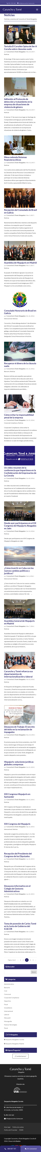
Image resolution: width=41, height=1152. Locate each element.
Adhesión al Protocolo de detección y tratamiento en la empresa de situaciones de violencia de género (18, 103)
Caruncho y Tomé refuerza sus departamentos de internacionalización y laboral (18, 674)
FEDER (21, 1130)
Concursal (7, 994)
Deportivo (7, 1001)
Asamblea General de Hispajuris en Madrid (19, 622)
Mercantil (7, 1018)
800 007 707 (12, 1149)
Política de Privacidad (10, 1130)
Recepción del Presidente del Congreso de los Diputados (18, 855)
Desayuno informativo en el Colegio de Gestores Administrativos (17, 889)
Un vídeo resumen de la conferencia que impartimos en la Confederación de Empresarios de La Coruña (20, 471)
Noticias (6, 54)
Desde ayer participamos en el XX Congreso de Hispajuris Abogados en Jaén (20, 526)
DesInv (18, 1141)
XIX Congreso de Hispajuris (17, 824)
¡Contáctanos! (20, 1056)
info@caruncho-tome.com (14, 1118)
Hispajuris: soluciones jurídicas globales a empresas (19, 763)
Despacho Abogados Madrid (14, 1044)
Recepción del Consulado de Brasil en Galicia (20, 211)
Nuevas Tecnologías (10, 1025)
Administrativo (9, 984)
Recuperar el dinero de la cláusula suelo (20, 364)
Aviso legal (7, 1127)
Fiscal (6, 1004)
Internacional (8, 318)
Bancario (6, 371)
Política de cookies (18, 1127)
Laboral (6, 1014)
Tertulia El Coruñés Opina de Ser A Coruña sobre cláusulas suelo (20, 47)
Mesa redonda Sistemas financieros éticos (15, 158)
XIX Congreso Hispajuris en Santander (17, 795)
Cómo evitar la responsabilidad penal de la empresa (19, 416)
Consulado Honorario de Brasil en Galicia (20, 312)
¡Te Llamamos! (32, 1149)
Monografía (8, 1021)
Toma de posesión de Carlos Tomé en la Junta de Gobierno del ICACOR (20, 926)
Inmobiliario (8, 1008)
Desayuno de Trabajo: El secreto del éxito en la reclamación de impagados (19, 729)
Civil (5, 991)
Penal (6, 1028)
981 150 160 (12, 3)
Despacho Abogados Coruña (14, 1039)
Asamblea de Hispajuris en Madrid (20, 262)
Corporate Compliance (11, 423)
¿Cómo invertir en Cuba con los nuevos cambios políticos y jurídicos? (19, 571)
